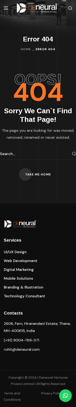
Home (26, 49)
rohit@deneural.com (22, 349)
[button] (70, 8)
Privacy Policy (51, 393)
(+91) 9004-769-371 (21, 340)
